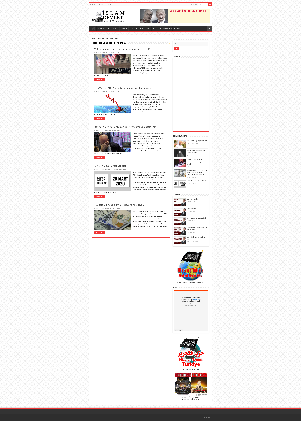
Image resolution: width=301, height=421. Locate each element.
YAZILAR (132, 28)
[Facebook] (194, 4)
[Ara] (210, 4)
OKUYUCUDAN (144, 28)
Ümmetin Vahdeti (192, 199)
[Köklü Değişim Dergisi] (191, 384)
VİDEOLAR (156, 28)
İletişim (101, 4)
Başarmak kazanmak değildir (196, 218)
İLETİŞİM (177, 28)
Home (94, 38)
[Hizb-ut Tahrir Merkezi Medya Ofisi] (191, 265)
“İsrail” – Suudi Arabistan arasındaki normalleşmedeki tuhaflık (196, 162)
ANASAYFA (93, 28)
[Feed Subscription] (169, 43)
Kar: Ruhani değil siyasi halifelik (197, 141)
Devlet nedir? (191, 208)
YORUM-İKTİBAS (117, 169)
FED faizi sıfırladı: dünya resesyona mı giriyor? (119, 204)
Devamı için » (99, 79)
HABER (100, 28)
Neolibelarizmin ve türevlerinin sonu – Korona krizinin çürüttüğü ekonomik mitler (197, 172)
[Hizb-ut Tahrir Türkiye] (191, 352)
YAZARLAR (166, 28)
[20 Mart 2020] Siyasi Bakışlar (110, 166)
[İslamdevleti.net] (108, 15)
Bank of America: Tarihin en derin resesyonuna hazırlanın (125, 127)
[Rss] (192, 4)
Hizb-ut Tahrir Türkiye (191, 369)
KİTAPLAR (109, 4)
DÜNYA (110, 52)
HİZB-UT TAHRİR (111, 28)
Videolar (109, 169)
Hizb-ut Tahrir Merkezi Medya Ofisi (191, 282)
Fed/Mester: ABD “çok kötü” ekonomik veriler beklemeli (123, 88)
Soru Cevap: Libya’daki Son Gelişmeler (188, 11)
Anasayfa (93, 4)
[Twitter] (196, 4)
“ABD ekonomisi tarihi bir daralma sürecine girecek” (122, 49)
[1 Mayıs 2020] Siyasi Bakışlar (196, 181)
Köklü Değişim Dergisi (191, 397)
